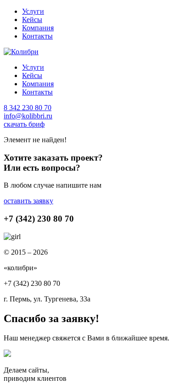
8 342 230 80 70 (27, 107)
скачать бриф (24, 124)
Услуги (33, 11)
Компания (38, 28)
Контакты (37, 36)
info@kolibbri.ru (28, 116)
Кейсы (32, 19)
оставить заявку (28, 201)
